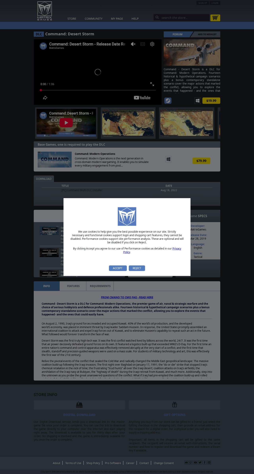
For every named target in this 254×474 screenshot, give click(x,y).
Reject (137, 268)
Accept (118, 268)
